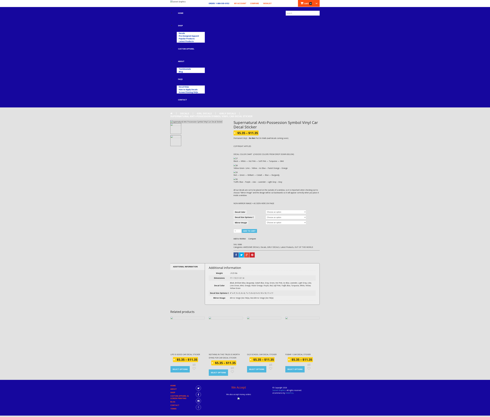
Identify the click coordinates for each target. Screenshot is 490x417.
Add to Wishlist (240, 239)
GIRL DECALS (204, 113)
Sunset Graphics (279, 390)
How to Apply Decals (188, 89)
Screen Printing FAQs (188, 92)
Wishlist (267, 3)
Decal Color (240, 212)
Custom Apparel (186, 49)
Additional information (185, 266)
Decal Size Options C (244, 217)
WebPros (289, 393)
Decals (182, 33)
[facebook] (198, 394)
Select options (180, 369)
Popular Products (187, 38)
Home (180, 13)
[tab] (187, 266)
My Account (240, 3)
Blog (181, 71)
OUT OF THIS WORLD (304, 247)
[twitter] (198, 388)
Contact (182, 100)
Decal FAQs (184, 87)
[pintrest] (198, 407)
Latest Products (186, 41)
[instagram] (198, 400)
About (181, 61)
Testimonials (185, 69)
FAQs (180, 79)
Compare (254, 3)
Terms (173, 408)
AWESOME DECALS (251, 247)
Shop (180, 25)
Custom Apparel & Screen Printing (179, 397)
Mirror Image (241, 222)
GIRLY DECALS (227, 113)
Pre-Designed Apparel (189, 36)
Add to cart (249, 231)
